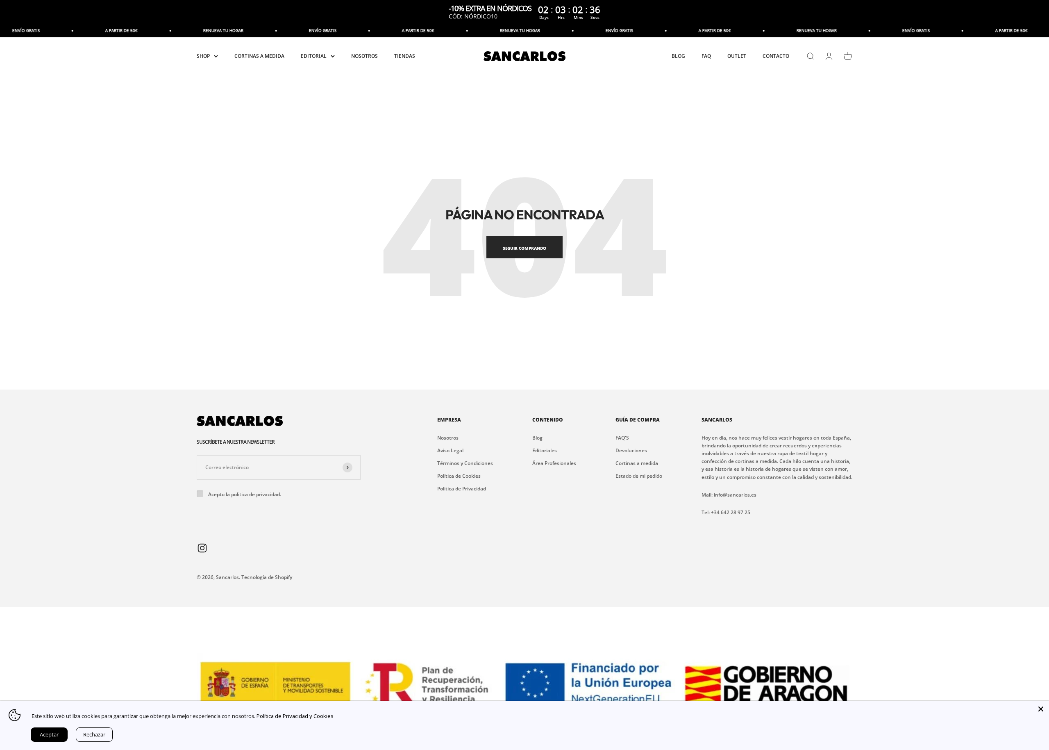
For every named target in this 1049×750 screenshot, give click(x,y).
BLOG (678, 56)
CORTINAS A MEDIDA (259, 56)
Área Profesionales (554, 463)
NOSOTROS (364, 56)
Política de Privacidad (461, 488)
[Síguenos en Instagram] (202, 547)
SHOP (203, 56)
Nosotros (448, 437)
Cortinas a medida (636, 463)
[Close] (1041, 709)
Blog (537, 437)
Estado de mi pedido (638, 475)
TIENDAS (404, 56)
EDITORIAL (314, 56)
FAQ (706, 56)
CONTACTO (776, 56)
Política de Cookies (459, 475)
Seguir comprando (524, 248)
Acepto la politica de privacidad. (244, 494)
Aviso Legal (450, 450)
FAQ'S (622, 437)
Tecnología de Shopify (266, 577)
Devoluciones (631, 450)
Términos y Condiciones (465, 463)
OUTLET (736, 56)
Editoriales (544, 450)
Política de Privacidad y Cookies (295, 716)
